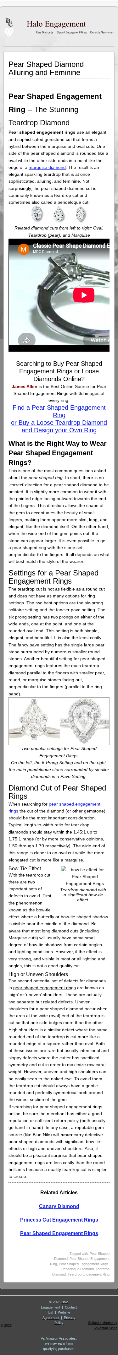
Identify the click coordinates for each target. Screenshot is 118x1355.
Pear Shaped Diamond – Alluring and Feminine (49, 68)
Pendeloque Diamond (77, 1269)
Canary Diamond (59, 1206)
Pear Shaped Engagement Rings (59, 1233)
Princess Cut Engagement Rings (59, 1220)
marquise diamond (47, 167)
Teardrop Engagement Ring (89, 1274)
